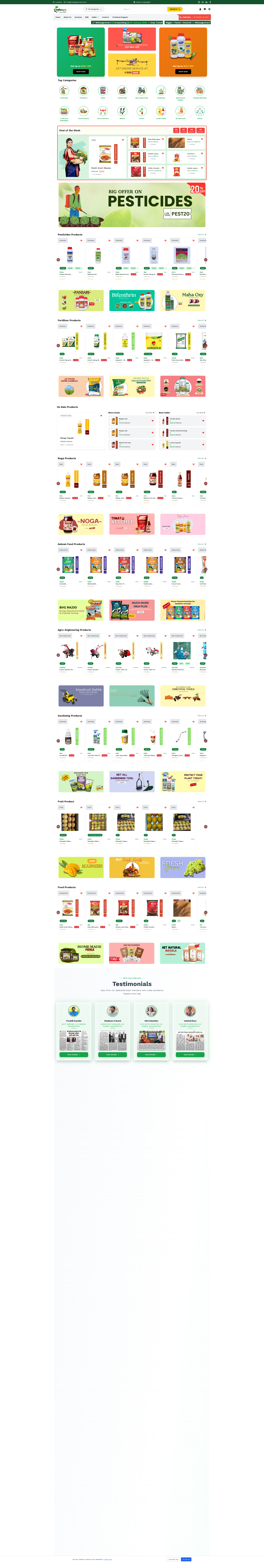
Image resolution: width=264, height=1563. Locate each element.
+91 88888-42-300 (201, 17)
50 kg (146, 577)
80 (174, 921)
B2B (86, 17)
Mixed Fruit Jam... (150, 498)
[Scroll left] (58, 345)
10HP (181, 663)
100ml (119, 268)
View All (200, 235)
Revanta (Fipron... (178, 274)
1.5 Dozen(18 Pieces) (95, 835)
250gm (189, 268)
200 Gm (63, 921)
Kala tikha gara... (94, 927)
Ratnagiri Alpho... (66, 841)
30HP (202, 663)
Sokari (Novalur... (66, 274)
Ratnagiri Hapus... (122, 841)
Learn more (108, 1559)
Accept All (186, 1559)
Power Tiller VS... (122, 669)
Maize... (174, 927)
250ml (126, 268)
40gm (174, 268)
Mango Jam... (92, 498)
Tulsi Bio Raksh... (150, 755)
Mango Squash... (65, 498)
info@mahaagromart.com (76, 2)
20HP (187, 663)
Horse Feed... (176, 584)
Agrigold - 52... (149, 360)
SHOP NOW (80, 72)
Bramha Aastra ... (206, 274)
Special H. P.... (121, 584)
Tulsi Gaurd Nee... (122, 755)
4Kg (146, 921)
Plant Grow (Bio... (178, 360)
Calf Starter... (205, 584)
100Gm (91, 921)
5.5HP (174, 663)
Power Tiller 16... (150, 669)
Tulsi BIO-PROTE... (94, 755)
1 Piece (175, 749)
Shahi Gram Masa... (66, 927)
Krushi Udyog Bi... (66, 360)
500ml (133, 268)
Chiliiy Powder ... (150, 927)
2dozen (63, 835)
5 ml (62, 749)
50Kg (62, 577)
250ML (78, 268)
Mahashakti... (92, 584)
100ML (70, 268)
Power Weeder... (93, 669)
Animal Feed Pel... (178, 669)
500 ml (91, 354)
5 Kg (62, 354)
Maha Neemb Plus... (123, 274)
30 (146, 835)
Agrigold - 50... (121, 360)
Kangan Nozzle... (206, 755)
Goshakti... (63, 584)
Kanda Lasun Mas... (122, 927)
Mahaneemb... (93, 274)
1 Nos (62, 663)
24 (173, 835)
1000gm (203, 492)
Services (78, 17)
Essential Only (173, 1559)
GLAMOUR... (64, 755)
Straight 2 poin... (178, 755)
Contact (105, 17)
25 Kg (174, 354)
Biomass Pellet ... (206, 669)
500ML (63, 268)
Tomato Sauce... (178, 498)
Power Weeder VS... (67, 669)
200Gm (119, 921)
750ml (63, 492)
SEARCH (173, 9)
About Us (67, 17)
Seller (94, 17)
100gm (182, 268)
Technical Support (120, 17)
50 (179, 921)
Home (57, 17)
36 (117, 835)
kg (201, 577)
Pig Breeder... (148, 584)
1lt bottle (120, 354)
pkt (202, 921)
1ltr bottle (148, 354)
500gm (203, 354)
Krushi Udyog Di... (150, 274)
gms (174, 492)
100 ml (119, 749)
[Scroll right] (205, 345)
